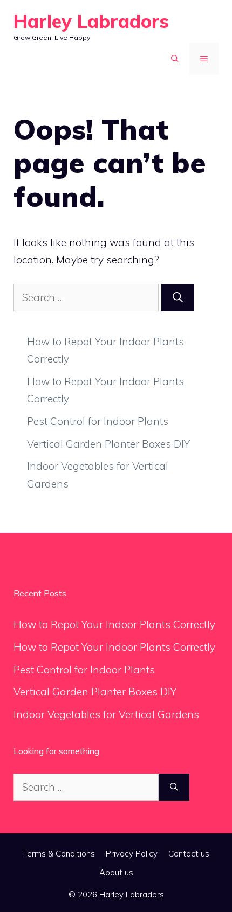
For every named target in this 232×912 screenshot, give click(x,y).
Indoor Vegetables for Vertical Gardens (106, 714)
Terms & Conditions (59, 853)
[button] (174, 59)
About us (116, 872)
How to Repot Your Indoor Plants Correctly (114, 624)
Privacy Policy (132, 853)
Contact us (188, 853)
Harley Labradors (91, 21)
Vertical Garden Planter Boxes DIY (108, 443)
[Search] (177, 297)
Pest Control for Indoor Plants (97, 421)
